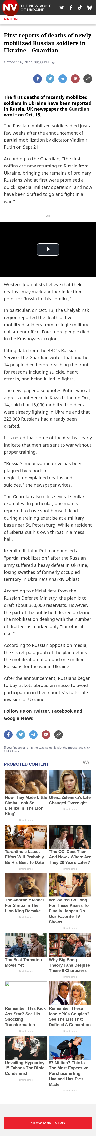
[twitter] (61, 7)
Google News (18, 718)
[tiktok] (80, 7)
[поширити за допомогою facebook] (37, 78)
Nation (11, 19)
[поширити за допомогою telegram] (62, 78)
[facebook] (71, 7)
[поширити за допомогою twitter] (50, 78)
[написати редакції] (75, 78)
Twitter (41, 711)
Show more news (48, 1123)
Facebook (62, 711)
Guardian (79, 109)
